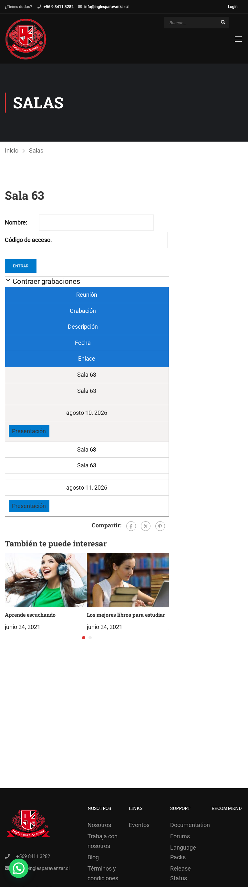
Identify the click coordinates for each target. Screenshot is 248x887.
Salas (36, 150)
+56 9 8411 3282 (59, 7)
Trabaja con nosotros (103, 841)
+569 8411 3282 (33, 856)
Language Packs (183, 852)
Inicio (11, 150)
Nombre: (16, 222)
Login (233, 7)
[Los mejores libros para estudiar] (128, 579)
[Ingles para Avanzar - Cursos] (26, 39)
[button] (83, 637)
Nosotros (99, 825)
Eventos (139, 825)
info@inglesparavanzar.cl (106, 7)
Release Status (180, 873)
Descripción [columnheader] (83, 326)
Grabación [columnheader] (83, 310)
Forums (180, 836)
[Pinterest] (160, 526)
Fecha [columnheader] (83, 342)
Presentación (29, 431)
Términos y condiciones (103, 873)
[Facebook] (131, 526)
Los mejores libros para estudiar (126, 614)
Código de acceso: (28, 239)
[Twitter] (145, 526)
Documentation (186, 825)
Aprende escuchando (30, 614)
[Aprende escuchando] (46, 579)
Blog (93, 857)
